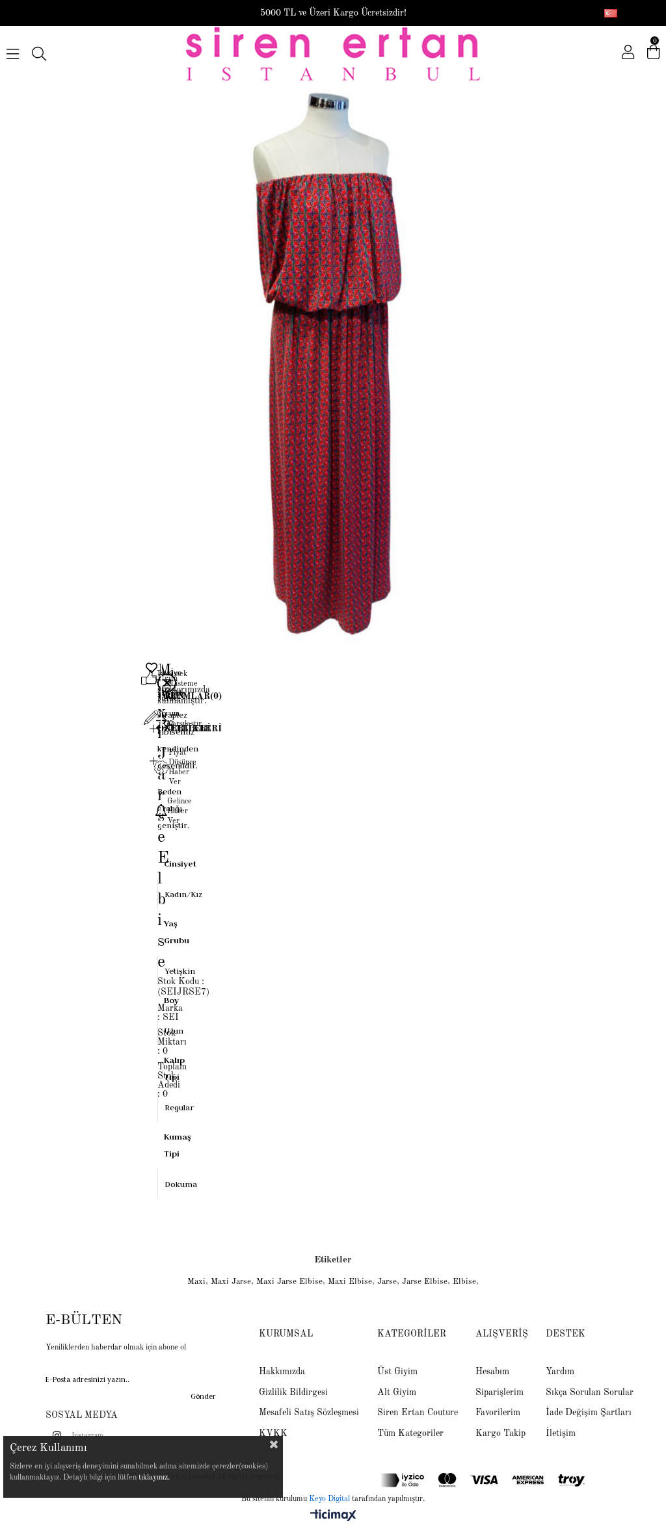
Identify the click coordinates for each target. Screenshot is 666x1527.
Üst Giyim (397, 1371)
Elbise (464, 1281)
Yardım (560, 1371)
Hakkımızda (282, 1371)
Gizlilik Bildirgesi (293, 1392)
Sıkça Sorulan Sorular (589, 1392)
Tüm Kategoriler (410, 1433)
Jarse (387, 1281)
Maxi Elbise (350, 1281)
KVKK (273, 1433)
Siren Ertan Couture (417, 1412)
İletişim (561, 1433)
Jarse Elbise (424, 1281)
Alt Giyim (396, 1392)
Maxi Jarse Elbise (289, 1281)
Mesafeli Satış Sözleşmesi (309, 1412)
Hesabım (492, 1371)
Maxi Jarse (231, 1281)
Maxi (196, 1281)
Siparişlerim (499, 1392)
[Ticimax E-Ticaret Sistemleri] (333, 1516)
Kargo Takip (500, 1433)
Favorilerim (497, 1412)
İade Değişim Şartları (589, 1412)
